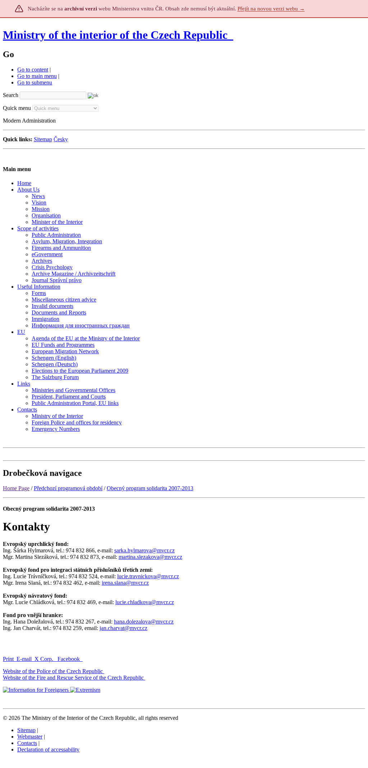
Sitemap (43, 139)
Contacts (27, 743)
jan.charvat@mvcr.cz (123, 628)
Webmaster (29, 736)
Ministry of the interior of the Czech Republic (115, 34)
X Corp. (44, 659)
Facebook (69, 659)
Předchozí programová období (68, 488)
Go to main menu (37, 76)
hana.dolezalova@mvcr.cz (144, 621)
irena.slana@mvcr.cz (125, 583)
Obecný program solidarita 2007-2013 (150, 488)
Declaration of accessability (48, 749)
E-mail (24, 659)
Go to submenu (34, 82)
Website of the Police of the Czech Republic (53, 671)
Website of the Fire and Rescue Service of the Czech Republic (73, 678)
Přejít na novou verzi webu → (271, 9)
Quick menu (17, 108)
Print (8, 659)
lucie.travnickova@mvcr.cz (148, 576)
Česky (61, 139)
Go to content (32, 69)
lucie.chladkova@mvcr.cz (144, 602)
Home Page (16, 488)
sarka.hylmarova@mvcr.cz (144, 550)
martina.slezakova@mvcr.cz (150, 557)
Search (10, 95)
